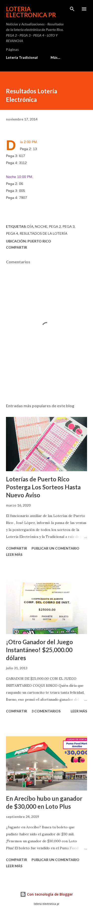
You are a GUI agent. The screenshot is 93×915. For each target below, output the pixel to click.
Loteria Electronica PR (31, 11)
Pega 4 (12, 233)
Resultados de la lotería (43, 233)
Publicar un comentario (55, 548)
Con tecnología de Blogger (49, 894)
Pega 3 (68, 226)
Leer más (14, 554)
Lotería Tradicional (22, 57)
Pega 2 (55, 226)
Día (30, 226)
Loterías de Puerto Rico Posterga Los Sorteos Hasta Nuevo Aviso (43, 487)
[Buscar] (72, 9)
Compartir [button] (16, 247)
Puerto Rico (39, 241)
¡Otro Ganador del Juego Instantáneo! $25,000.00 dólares (39, 649)
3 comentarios (46, 711)
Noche (41, 226)
